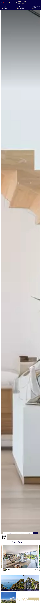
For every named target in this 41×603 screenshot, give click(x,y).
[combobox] (6, 533)
